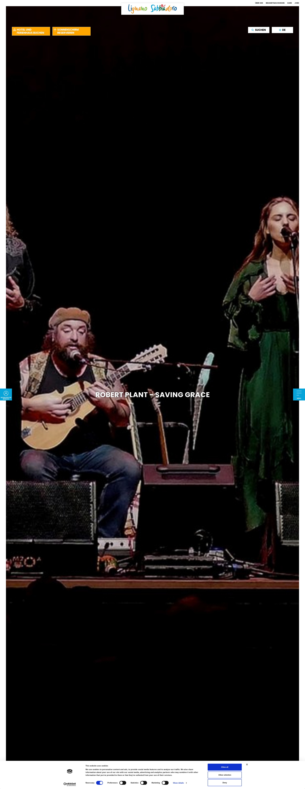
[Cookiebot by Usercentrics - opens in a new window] (69, 784)
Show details (178, 783)
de (284, 30)
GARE (289, 3)
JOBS (297, 3)
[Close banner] (247, 764)
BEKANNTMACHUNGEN (275, 3)
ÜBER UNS (259, 3)
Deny (225, 783)
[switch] (122, 783)
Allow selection (224, 775)
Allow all (224, 767)
